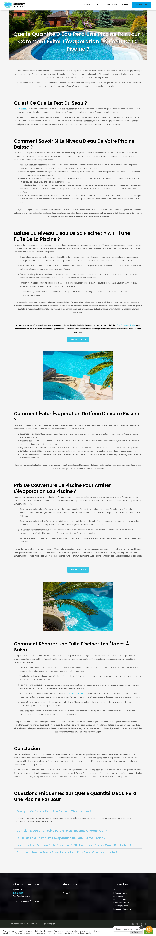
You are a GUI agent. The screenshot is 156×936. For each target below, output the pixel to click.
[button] (78, 811)
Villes (98, 5)
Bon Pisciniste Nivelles (126, 325)
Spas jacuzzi (118, 896)
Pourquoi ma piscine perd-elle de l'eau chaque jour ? (53, 811)
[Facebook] (133, 924)
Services (86, 5)
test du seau (22, 109)
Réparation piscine (121, 903)
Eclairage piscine (120, 893)
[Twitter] (137, 924)
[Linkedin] (141, 924)
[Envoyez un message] (149, 929)
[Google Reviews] (146, 924)
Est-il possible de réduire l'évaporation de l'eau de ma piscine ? (61, 838)
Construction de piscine (123, 890)
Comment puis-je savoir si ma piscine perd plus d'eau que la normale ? (66, 852)
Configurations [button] (136, 932)
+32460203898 (141, 5)
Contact (124, 5)
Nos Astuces (111, 5)
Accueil (76, 5)
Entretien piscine (120, 899)
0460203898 (18, 893)
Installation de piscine (122, 909)
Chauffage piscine (120, 906)
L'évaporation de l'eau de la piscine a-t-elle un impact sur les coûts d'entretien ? (73, 845)
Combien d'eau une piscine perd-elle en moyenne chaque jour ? (61, 831)
